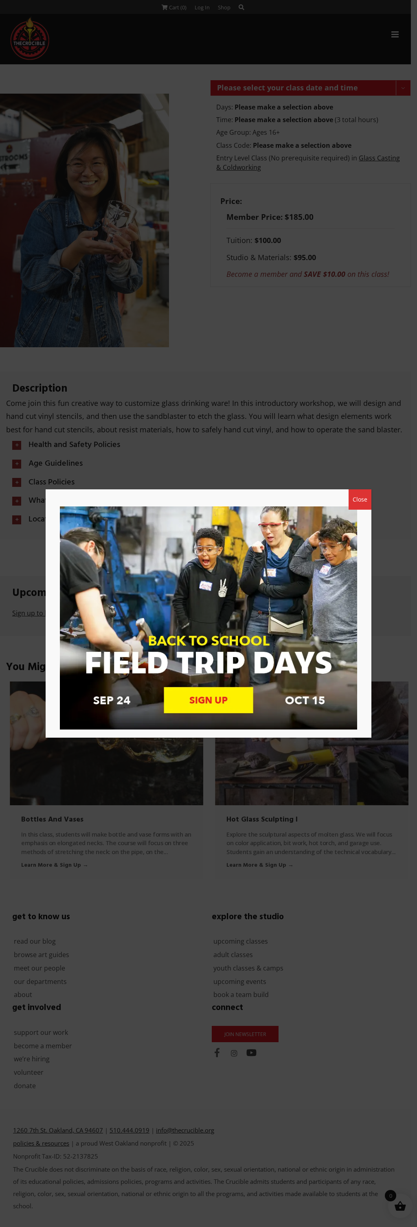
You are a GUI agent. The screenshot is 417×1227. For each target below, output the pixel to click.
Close (360, 499)
